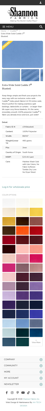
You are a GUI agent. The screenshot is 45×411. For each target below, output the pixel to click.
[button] (37, 46)
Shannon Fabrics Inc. (31, 399)
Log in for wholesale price (16, 187)
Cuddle (14, 31)
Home (3, 31)
